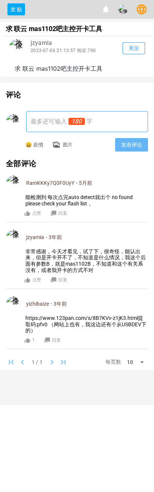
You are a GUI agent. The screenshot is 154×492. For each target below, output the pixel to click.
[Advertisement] (77, 389)
